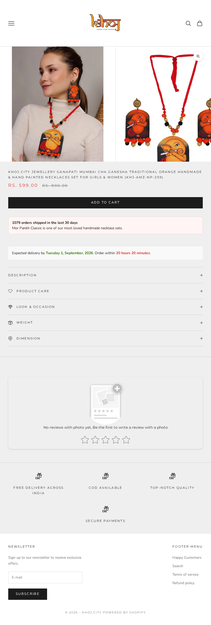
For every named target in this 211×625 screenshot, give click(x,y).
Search (177, 566)
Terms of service (185, 574)
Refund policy (183, 583)
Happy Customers (186, 557)
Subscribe (28, 594)
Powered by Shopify (124, 612)
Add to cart (105, 202)
